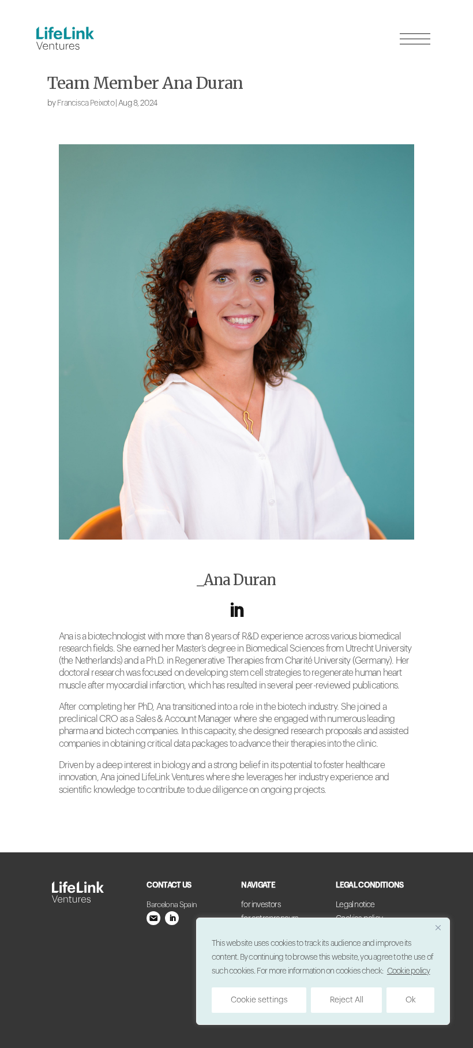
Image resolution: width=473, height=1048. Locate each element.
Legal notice (355, 905)
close (361, 120)
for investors (261, 905)
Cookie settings (259, 1000)
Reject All (346, 1000)
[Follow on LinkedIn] (236, 610)
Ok (411, 1000)
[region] (323, 971)
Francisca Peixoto (85, 103)
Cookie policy (408, 971)
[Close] (438, 927)
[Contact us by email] (153, 918)
